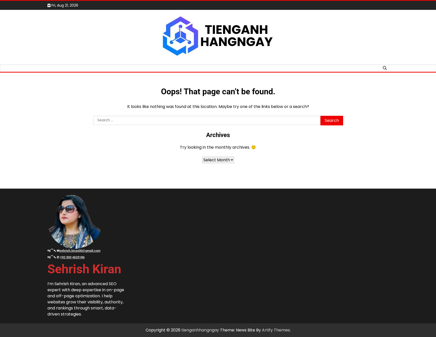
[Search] (385, 68)
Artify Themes (276, 330)
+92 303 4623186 (72, 257)
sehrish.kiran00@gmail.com (80, 251)
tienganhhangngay (200, 330)
